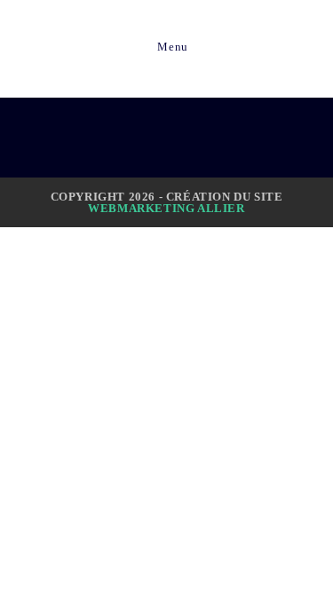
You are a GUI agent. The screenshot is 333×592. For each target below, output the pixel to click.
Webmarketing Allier (166, 208)
